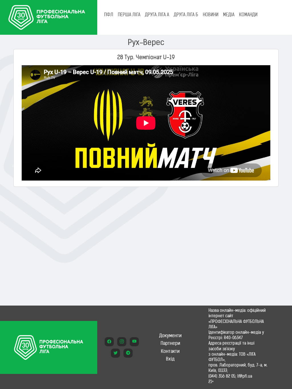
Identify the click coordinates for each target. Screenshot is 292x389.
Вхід (170, 359)
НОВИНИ (210, 14)
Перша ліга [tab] (129, 14)
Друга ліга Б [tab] (186, 14)
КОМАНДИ (248, 14)
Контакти (170, 351)
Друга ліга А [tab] (157, 14)
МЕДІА (228, 14)
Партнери (170, 343)
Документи (170, 335)
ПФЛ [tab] (108, 14)
